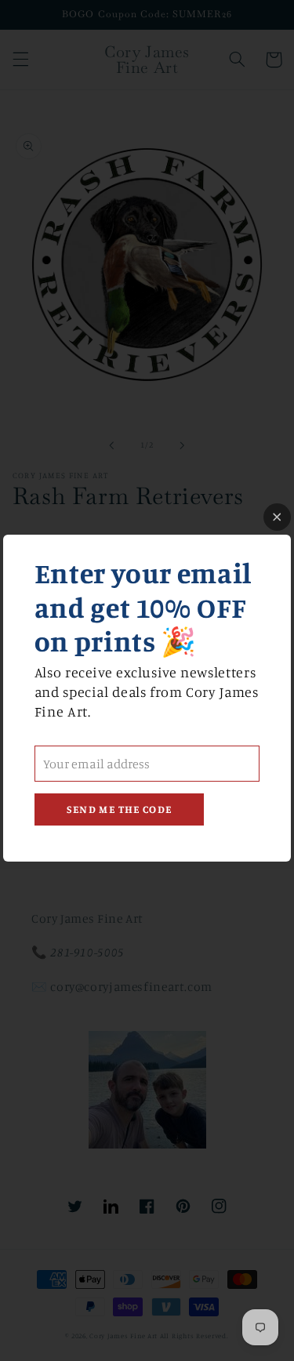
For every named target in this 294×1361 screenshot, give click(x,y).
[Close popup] (277, 517)
